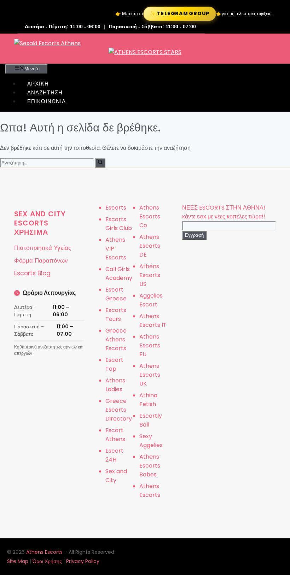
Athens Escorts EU (149, 345)
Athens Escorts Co (149, 216)
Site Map (17, 561)
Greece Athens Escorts (116, 339)
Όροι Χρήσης (47, 561)
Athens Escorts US (149, 275)
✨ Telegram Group (179, 13)
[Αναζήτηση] (100, 163)
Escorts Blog (32, 273)
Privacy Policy (82, 561)
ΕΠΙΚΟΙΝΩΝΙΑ (46, 101)
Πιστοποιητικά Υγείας (42, 248)
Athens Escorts (45, 552)
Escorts (115, 208)
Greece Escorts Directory (118, 410)
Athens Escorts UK (149, 375)
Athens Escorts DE (149, 246)
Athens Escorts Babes (149, 466)
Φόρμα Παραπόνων (41, 260)
